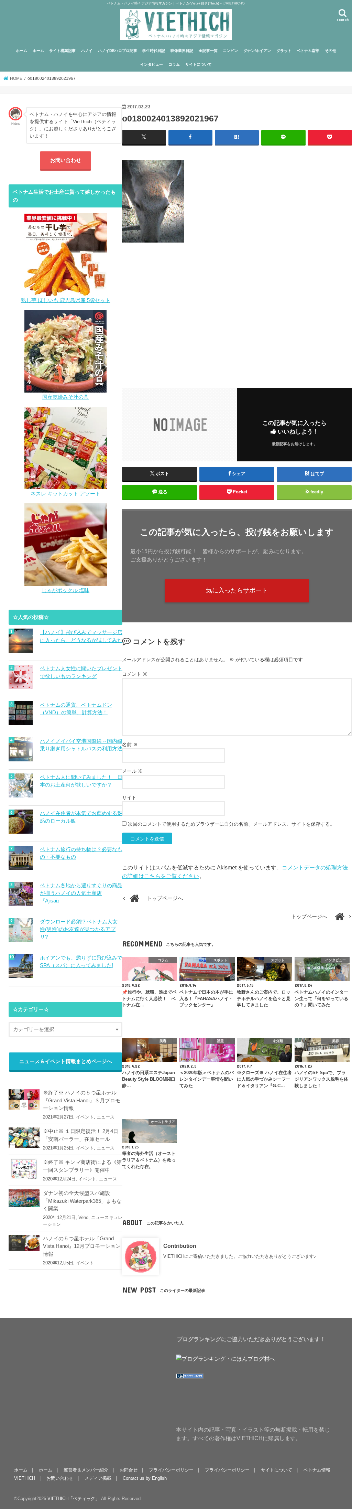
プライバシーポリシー (171, 1470)
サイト (129, 797)
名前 (130, 744)
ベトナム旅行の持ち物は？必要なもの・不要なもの (81, 853)
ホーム (21, 51)
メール (132, 771)
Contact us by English (145, 1478)
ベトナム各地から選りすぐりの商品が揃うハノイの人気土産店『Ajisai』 (81, 893)
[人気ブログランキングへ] (190, 1379)
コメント (134, 674)
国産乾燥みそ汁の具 (65, 397)
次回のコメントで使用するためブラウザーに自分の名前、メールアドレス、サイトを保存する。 (231, 824)
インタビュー (151, 64)
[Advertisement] (237, 311)
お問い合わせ (65, 160)
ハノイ (86, 51)
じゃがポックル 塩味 (65, 590)
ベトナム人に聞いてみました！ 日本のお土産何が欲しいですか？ (81, 781)
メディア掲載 (98, 1478)
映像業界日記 (181, 51)
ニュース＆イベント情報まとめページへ (65, 1061)
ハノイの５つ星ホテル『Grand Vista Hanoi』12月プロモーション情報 (82, 1246)
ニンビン (230, 51)
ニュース (105, 1117)
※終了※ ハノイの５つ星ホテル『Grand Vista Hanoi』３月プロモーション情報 (81, 1100)
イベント (85, 1117)
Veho (83, 1217)
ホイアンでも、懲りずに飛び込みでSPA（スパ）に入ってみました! (81, 961)
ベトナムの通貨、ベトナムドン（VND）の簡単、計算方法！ (76, 708)
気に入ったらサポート (237, 590)
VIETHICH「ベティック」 (73, 1498)
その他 (330, 51)
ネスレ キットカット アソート (65, 493)
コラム (174, 64)
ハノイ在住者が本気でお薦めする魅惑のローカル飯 (81, 817)
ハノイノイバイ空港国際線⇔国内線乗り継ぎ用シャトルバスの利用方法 (81, 744)
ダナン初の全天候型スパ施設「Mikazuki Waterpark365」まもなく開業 (82, 1200)
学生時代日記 (153, 51)
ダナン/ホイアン (257, 51)
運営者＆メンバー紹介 (86, 1470)
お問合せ (129, 1470)
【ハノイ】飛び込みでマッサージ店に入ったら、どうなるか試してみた (81, 636)
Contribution (179, 1246)
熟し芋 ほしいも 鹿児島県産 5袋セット (65, 300)
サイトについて (198, 64)
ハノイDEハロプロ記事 (117, 51)
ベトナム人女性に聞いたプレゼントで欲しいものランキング (81, 672)
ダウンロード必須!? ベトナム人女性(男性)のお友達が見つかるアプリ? (79, 929)
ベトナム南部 (308, 51)
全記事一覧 (208, 51)
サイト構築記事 (62, 51)
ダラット (284, 51)
